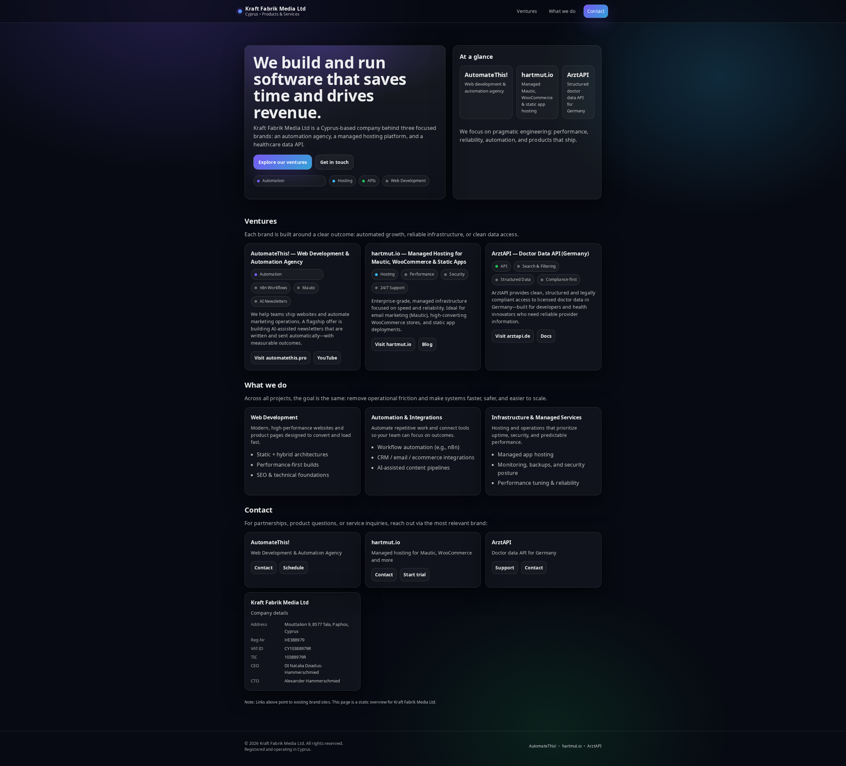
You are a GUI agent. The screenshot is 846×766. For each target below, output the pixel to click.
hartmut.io (572, 746)
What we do (562, 11)
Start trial (415, 574)
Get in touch (334, 162)
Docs (546, 336)
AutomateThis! (542, 746)
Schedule (293, 567)
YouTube (327, 358)
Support (504, 567)
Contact (595, 11)
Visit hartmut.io (393, 344)
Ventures (527, 11)
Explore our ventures (282, 162)
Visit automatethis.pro (280, 358)
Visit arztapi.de (512, 336)
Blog (427, 344)
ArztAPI (594, 746)
